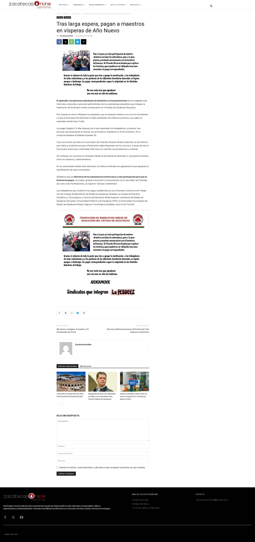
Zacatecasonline (66, 36)
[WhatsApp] (71, 41)
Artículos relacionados (67, 366)
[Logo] (56, 497)
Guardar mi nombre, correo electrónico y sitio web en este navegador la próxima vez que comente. (102, 467)
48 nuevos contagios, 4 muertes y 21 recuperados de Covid (73, 330)
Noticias (66, 13)
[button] (211, 6)
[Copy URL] (83, 41)
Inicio (59, 13)
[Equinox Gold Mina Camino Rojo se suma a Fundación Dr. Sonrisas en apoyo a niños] (134, 382)
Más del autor (85, 366)
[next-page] (62, 404)
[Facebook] (59, 41)
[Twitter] (13, 517)
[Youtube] (21, 517)
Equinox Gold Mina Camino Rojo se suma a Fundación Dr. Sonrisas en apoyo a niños (133, 396)
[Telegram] (77, 41)
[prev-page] (58, 404)
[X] (65, 41)
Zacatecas (75, 13)
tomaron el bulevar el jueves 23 (81, 135)
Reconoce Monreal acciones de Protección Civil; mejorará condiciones (128, 330)
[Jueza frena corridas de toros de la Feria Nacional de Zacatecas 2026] (71, 382)
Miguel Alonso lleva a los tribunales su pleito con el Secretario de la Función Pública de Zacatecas (101, 396)
